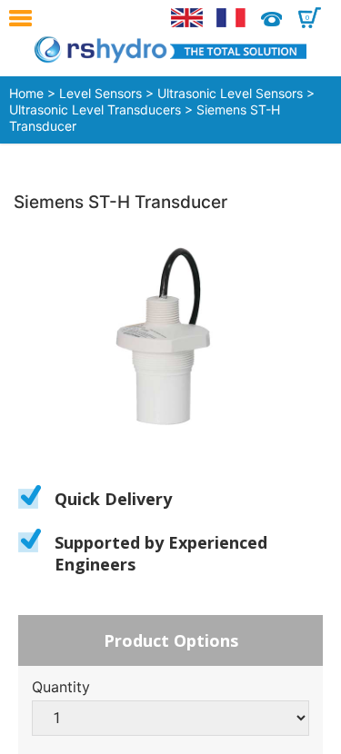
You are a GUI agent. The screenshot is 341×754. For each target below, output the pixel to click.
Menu (25, 18)
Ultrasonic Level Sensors (230, 93)
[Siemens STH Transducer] (170, 337)
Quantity (61, 687)
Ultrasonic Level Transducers (95, 109)
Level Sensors (100, 93)
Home (26, 93)
